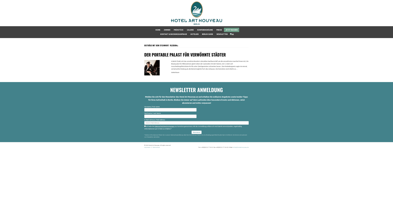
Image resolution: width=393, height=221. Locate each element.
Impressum (147, 147)
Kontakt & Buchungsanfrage (173, 34)
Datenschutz (156, 147)
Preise (219, 30)
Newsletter (222, 34)
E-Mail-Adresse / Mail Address (154, 120)
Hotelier (194, 34)
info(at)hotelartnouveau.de (241, 147)
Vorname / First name (152, 107)
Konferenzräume (205, 30)
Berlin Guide (207, 34)
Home (157, 30)
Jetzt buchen (231, 30)
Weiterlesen (175, 72)
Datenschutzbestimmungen (164, 126)
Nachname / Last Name (152, 113)
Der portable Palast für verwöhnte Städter (185, 55)
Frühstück (178, 30)
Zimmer (167, 30)
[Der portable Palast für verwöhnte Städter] (152, 67)
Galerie (190, 30)
